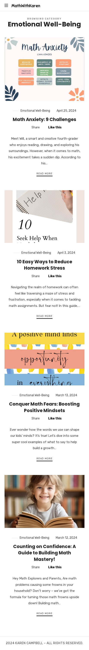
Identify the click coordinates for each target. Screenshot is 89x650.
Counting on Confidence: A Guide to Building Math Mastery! (44, 552)
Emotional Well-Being (35, 111)
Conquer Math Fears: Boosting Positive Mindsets (44, 407)
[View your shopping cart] (80, 5)
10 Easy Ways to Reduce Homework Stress (44, 265)
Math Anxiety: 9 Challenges (44, 119)
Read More (44, 173)
